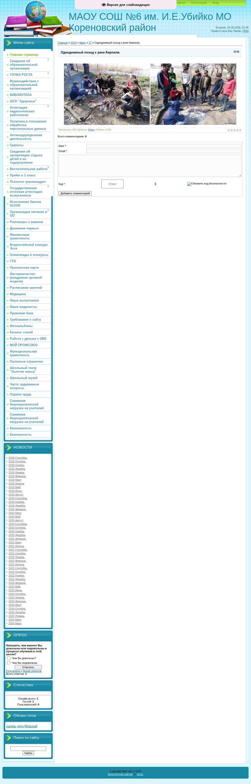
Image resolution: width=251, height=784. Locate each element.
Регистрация (199, 2)
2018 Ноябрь (17, 465)
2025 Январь (17, 615)
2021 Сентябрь (18, 549)
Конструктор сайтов (120, 774)
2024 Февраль (17, 601)
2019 (73, 42)
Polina (91, 130)
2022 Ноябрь (17, 575)
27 (90, 42)
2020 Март (15, 512)
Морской (31, 726)
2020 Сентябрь (18, 524)
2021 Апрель (16, 546)
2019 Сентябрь (18, 498)
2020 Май (14, 516)
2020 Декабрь (17, 535)
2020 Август (16, 520)
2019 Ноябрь (17, 501)
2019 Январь (17, 472)
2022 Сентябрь (18, 568)
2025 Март (15, 619)
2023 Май (14, 586)
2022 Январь (17, 557)
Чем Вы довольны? (24, 658)
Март (82, 42)
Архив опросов (32, 670)
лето (20, 726)
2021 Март (15, 542)
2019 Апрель (16, 483)
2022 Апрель (16, 564)
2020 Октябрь (17, 527)
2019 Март (15, 479)
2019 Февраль (17, 476)
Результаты (13, 670)
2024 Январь (17, 597)
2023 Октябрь (17, 593)
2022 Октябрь (17, 571)
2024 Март (15, 604)
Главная (181, 2)
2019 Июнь (15, 490)
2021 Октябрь (17, 553)
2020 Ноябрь (17, 531)
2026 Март (15, 623)
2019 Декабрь (17, 505)
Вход (216, 2)
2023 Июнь (15, 590)
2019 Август (16, 494)
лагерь (11, 726)
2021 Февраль (17, 538)
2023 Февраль (17, 582)
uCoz (140, 774)
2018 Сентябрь (18, 457)
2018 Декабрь (17, 468)
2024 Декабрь (17, 612)
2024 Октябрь (17, 608)
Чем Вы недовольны (24, 662)
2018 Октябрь (17, 461)
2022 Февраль (17, 560)
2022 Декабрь (17, 579)
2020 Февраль (17, 509)
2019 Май (14, 487)
